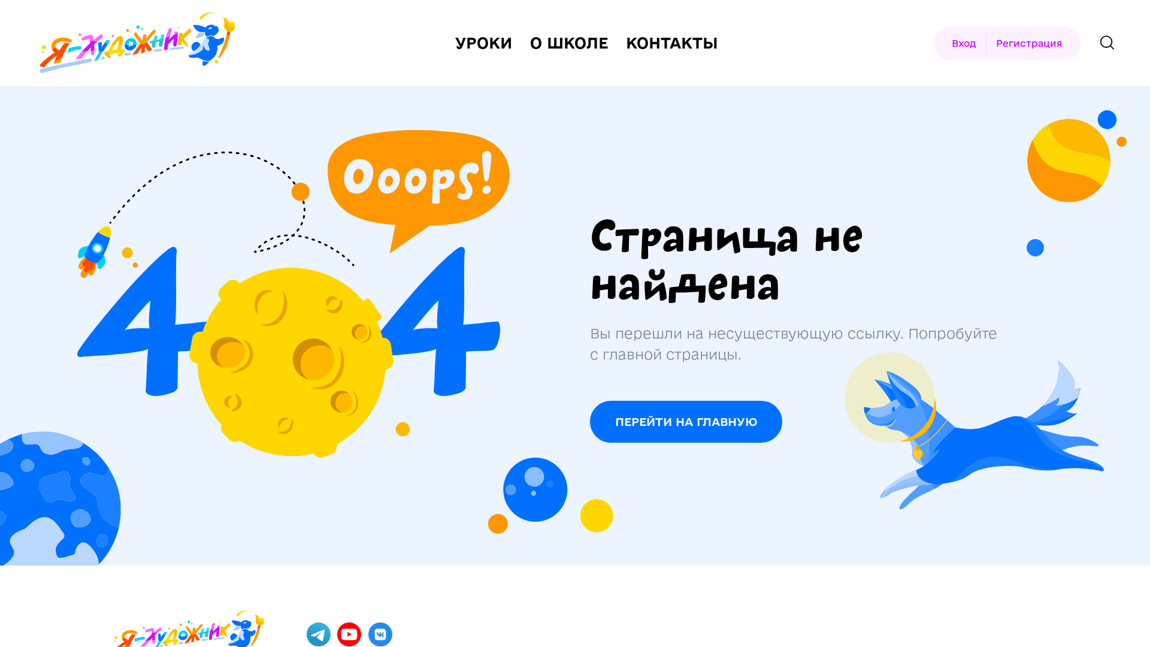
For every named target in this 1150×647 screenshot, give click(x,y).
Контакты (672, 43)
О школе (569, 43)
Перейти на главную (686, 421)
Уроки (483, 43)
